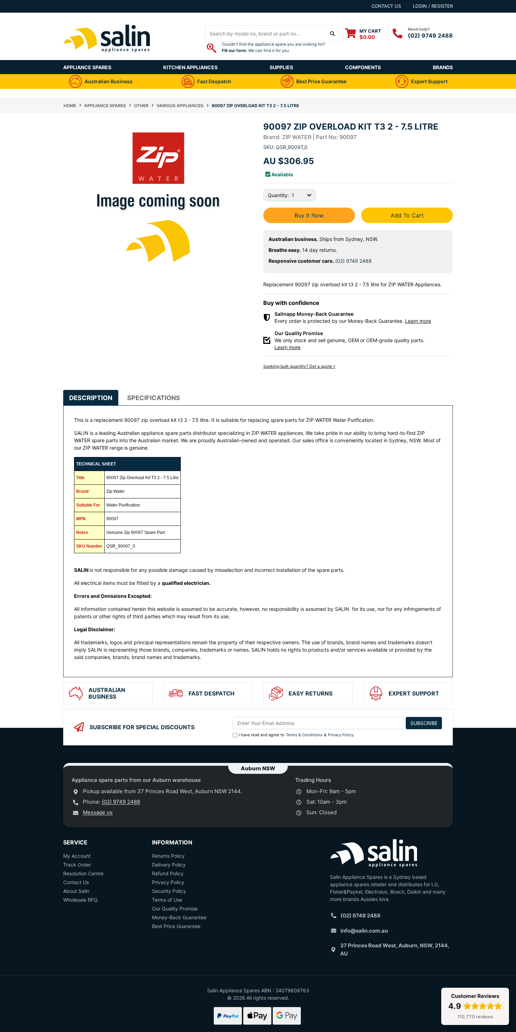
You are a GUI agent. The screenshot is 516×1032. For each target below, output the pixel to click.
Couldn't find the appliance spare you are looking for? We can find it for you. (273, 47)
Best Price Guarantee (176, 926)
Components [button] (363, 67)
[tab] (90, 398)
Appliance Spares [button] (87, 67)
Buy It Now (309, 215)
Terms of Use (167, 900)
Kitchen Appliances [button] (190, 67)
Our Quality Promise (175, 909)
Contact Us (76, 882)
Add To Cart (407, 215)
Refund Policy (168, 873)
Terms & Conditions (304, 734)
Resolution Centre (83, 873)
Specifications (153, 397)
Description (90, 397)
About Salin (76, 891)
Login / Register (433, 6)
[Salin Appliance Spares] (107, 56)
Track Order (77, 865)
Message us (98, 812)
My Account (77, 856)
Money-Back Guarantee (179, 917)
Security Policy (169, 891)
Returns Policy (168, 856)
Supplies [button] (281, 67)
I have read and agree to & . (297, 734)
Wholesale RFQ (80, 900)
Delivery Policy (169, 865)
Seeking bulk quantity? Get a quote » (299, 366)
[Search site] (332, 33)
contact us (386, 6)
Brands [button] (443, 67)
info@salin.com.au (364, 930)
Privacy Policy (340, 734)
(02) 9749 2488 (430, 35)
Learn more (418, 321)
